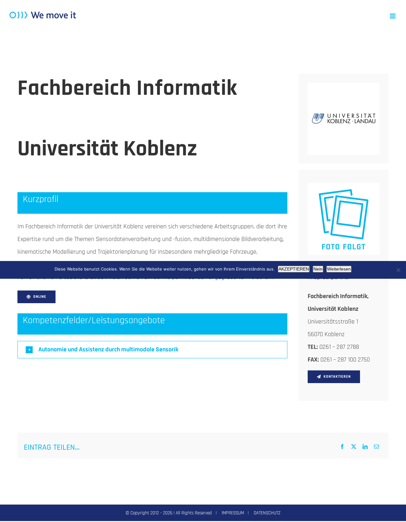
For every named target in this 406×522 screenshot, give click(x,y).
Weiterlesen (339, 268)
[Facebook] (342, 447)
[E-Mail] (376, 447)
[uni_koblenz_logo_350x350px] (344, 86)
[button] (152, 349)
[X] (353, 447)
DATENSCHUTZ (267, 513)
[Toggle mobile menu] (393, 16)
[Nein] (398, 270)
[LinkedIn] (365, 447)
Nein (318, 268)
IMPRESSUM (233, 513)
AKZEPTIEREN (293, 268)
